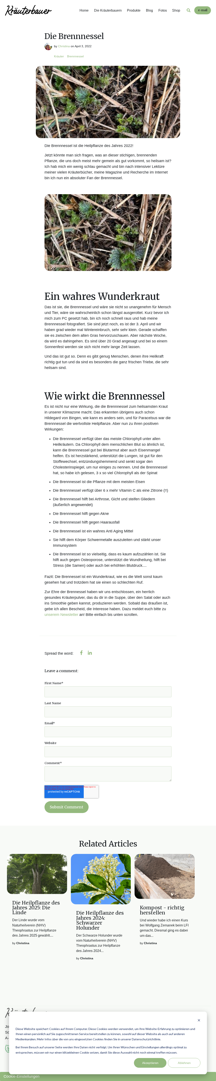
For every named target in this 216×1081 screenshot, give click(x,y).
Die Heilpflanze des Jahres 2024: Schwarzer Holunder (100, 920)
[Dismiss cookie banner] (198, 1020)
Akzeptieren (150, 1063)
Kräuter (59, 56)
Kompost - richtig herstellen (162, 910)
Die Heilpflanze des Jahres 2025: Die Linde (36, 908)
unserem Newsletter (61, 615)
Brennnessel (75, 56)
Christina (64, 46)
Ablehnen (184, 1063)
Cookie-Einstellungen (21, 1076)
